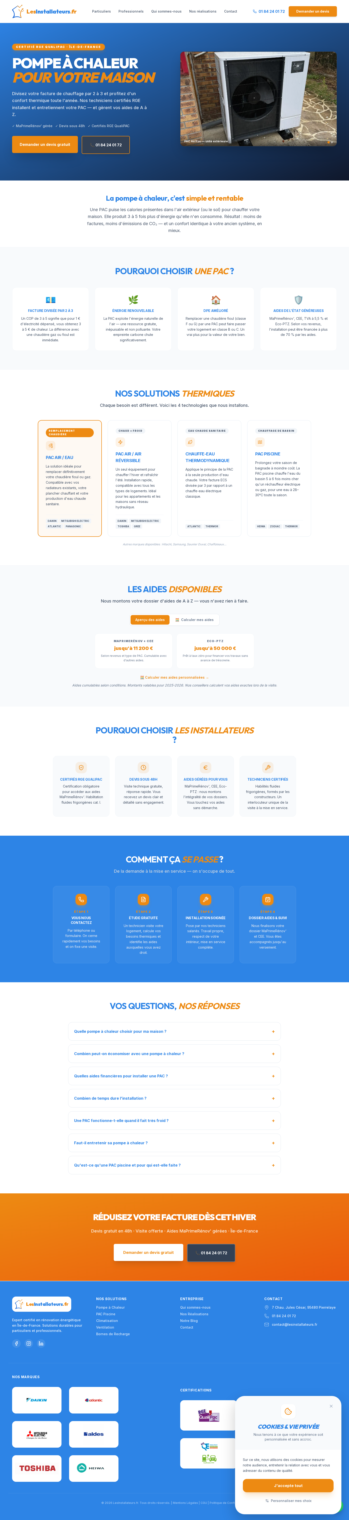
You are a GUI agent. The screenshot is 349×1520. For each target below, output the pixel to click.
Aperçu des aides (150, 620)
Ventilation (105, 1327)
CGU (204, 1503)
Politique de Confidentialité (229, 1503)
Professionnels (131, 11)
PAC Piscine (105, 1314)
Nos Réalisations (194, 1314)
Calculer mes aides (194, 620)
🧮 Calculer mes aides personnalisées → (174, 677)
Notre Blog (189, 1321)
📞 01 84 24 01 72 (106, 145)
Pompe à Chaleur (110, 1307)
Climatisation (107, 1321)
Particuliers (101, 11)
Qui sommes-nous (166, 11)
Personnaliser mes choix (291, 1501)
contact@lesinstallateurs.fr (294, 1324)
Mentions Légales (185, 1503)
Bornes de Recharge (113, 1334)
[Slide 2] (332, 142)
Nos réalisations (203, 11)
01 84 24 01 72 (284, 1316)
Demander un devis (312, 11)
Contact (230, 11)
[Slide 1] (328, 142)
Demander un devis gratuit (45, 144)
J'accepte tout (288, 1485)
